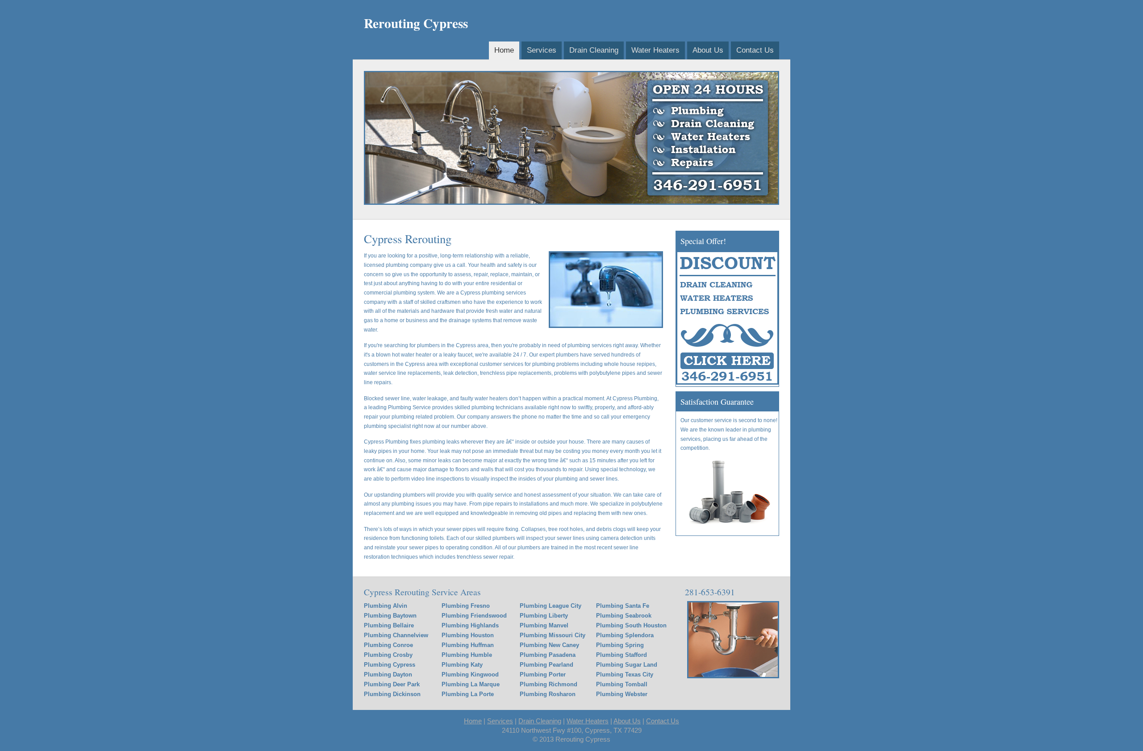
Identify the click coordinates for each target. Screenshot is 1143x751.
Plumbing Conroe (388, 645)
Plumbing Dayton (388, 674)
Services (541, 50)
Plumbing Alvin (385, 605)
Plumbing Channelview (396, 635)
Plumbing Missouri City (552, 635)
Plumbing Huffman (468, 645)
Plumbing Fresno (466, 605)
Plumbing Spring (620, 645)
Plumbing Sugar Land (626, 664)
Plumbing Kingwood (470, 674)
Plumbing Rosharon (548, 694)
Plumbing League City (550, 605)
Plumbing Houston (468, 635)
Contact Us (755, 50)
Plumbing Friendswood (474, 615)
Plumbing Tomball (621, 684)
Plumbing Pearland (546, 664)
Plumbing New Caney (549, 645)
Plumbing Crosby (388, 654)
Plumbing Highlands (470, 625)
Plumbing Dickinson (392, 694)
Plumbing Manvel (544, 625)
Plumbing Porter (543, 674)
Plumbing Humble (467, 654)
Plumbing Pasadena (548, 654)
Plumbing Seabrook (623, 615)
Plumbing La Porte (468, 694)
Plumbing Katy (462, 664)
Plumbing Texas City (624, 674)
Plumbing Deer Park (392, 684)
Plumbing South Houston (631, 625)
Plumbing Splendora (625, 635)
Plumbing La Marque (471, 684)
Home (504, 50)
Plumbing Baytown (390, 615)
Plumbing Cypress (389, 664)
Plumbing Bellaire (389, 625)
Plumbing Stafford (621, 654)
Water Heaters (655, 50)
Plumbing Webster (621, 694)
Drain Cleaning (593, 50)
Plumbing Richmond (548, 684)
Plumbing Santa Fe (622, 605)
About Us (707, 50)
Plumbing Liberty (544, 615)
